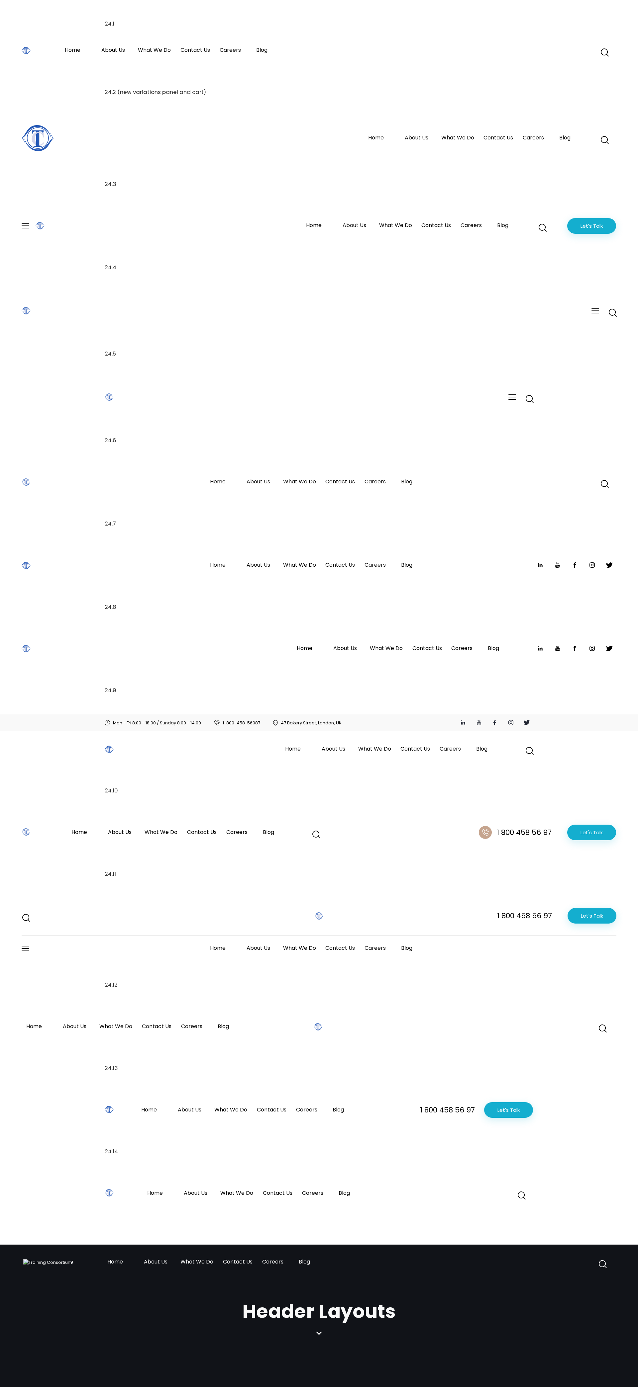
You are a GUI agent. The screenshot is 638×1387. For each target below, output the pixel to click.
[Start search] (604, 52)
